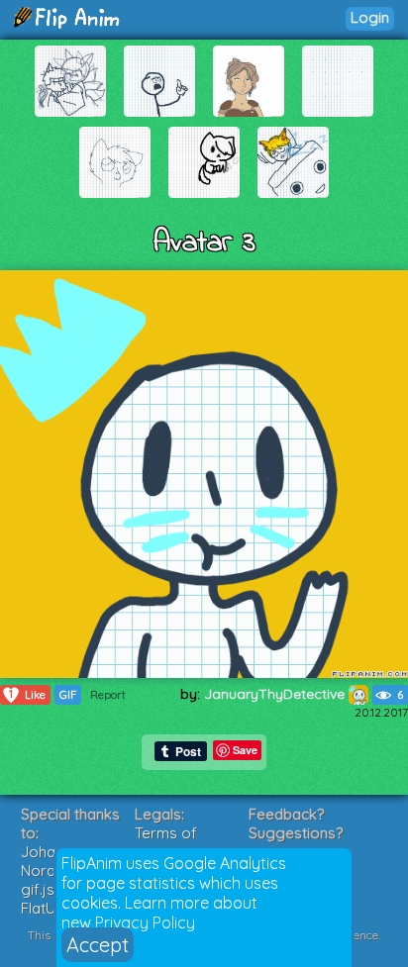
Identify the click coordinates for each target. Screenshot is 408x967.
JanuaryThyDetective (276, 694)
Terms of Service (166, 842)
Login (370, 17)
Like (27, 694)
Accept (97, 944)
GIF (67, 695)
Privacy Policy (145, 922)
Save (245, 749)
